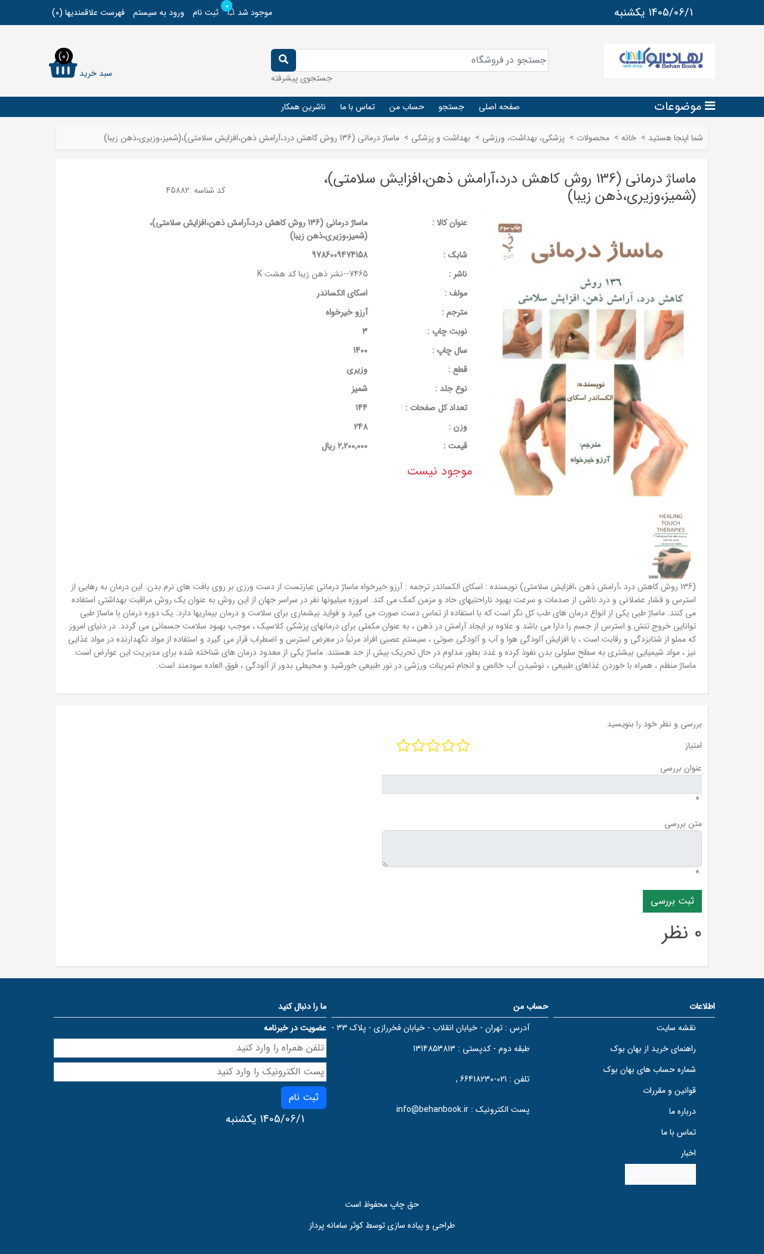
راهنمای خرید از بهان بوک (653, 1048)
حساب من (406, 106)
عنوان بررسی (681, 768)
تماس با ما (357, 106)
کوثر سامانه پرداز (336, 1225)
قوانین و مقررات (669, 1090)
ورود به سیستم (158, 12)
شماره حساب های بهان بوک (649, 1069)
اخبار (688, 1153)
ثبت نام (205, 12)
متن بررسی (683, 823)
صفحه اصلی (499, 106)
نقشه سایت (676, 1027)
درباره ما (682, 1111)
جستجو (451, 106)
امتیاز (693, 745)
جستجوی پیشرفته (301, 78)
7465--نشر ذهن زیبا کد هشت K (312, 274)
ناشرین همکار (303, 106)
